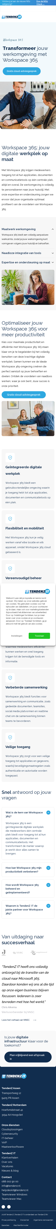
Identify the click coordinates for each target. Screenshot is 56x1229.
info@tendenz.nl (11, 1185)
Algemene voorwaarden (43, 1220)
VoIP (4, 1142)
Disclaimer (24, 1220)
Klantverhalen (10, 1157)
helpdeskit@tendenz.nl (15, 1190)
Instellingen (16, 636)
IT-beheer (7, 1138)
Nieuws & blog (10, 1170)
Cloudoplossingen (12, 1129)
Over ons (7, 1162)
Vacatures (7, 1166)
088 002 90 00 (10, 1181)
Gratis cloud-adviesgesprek (22, 71)
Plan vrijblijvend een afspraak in (27, 1057)
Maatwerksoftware (13, 1146)
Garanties (5, 1225)
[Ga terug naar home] (12, 17)
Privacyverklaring (9, 1220)
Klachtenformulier (21, 1225)
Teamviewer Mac (11, 1198)
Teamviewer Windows (14, 1194)
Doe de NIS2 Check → (42, 2)
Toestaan (39, 636)
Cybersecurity (10, 1133)
